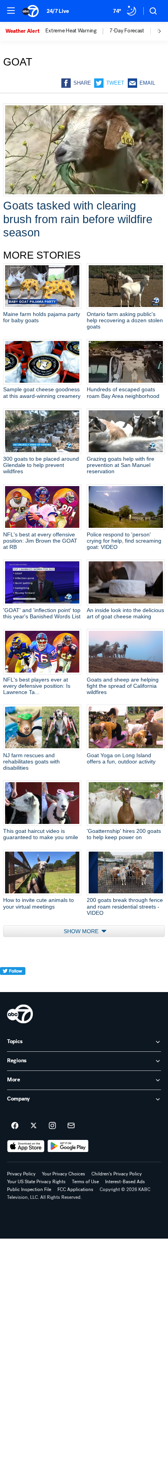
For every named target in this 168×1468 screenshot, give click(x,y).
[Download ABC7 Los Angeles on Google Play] (68, 1146)
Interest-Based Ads (125, 1181)
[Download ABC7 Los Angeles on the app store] (26, 1146)
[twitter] (12, 985)
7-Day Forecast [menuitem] (126, 31)
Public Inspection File (29, 1189)
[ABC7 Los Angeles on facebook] (15, 1126)
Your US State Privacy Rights (36, 1181)
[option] (25, 31)
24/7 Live (57, 11)
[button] (11, 10)
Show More (82, 931)
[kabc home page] (20, 1014)
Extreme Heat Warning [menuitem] (70, 31)
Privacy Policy (21, 1174)
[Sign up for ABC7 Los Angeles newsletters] (71, 1126)
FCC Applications (75, 1189)
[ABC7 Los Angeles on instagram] (52, 1126)
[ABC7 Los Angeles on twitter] (33, 1126)
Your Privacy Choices (63, 1174)
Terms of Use (85, 1181)
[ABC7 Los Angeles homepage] (30, 11)
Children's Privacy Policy (116, 1174)
